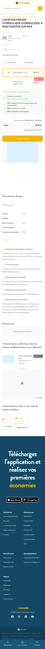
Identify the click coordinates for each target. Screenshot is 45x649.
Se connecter (22, 645)
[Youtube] (32, 617)
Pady (9, 36)
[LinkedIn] (25, 617)
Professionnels (8, 562)
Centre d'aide (28, 521)
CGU (25, 544)
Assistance (28, 516)
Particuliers (7, 558)
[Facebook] (12, 617)
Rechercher (8, 645)
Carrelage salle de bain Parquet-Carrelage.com (32, 560)
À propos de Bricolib (10, 516)
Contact (6, 535)
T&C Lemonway (29, 539)
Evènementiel (8, 599)
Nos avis (6, 521)
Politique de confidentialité (29, 532)
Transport (6, 594)
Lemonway (10, 633)
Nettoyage (6, 585)
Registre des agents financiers (21, 639)
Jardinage (6, 580)
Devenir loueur (8, 567)
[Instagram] (19, 617)
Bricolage (6, 590)
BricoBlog (27, 525)
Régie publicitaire (9, 530)
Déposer (37, 645)
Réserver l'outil (22, 138)
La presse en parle (9, 525)
